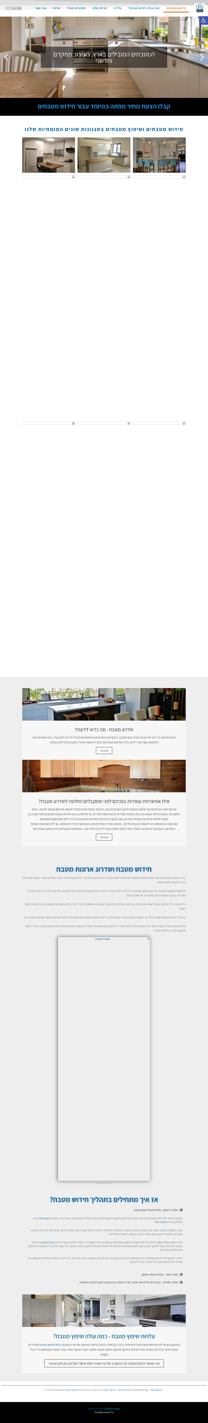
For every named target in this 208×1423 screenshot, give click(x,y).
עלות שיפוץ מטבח (50, 1345)
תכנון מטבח (49, 1242)
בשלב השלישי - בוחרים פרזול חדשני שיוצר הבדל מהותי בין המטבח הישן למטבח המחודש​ (128, 1282)
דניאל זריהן (110, 1390)
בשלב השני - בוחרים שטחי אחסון (160, 1274)
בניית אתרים (124, 1390)
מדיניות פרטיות (96, 1408)
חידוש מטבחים (176, 8)
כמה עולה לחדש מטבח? (144, 8)
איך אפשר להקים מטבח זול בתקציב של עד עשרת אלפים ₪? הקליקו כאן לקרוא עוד (104, 1363)
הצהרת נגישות (112, 1408)
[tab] (104, 1210)
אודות (56, 8)
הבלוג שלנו (99, 8)
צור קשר (40, 8)
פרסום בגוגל (156, 1390)
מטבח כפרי (160, 1222)
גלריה (117, 8)
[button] (109, 95)
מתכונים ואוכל (76, 8)
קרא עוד (104, 750)
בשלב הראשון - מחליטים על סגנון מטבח (156, 1210)
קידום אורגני (71, 1390)
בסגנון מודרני (43, 1218)
